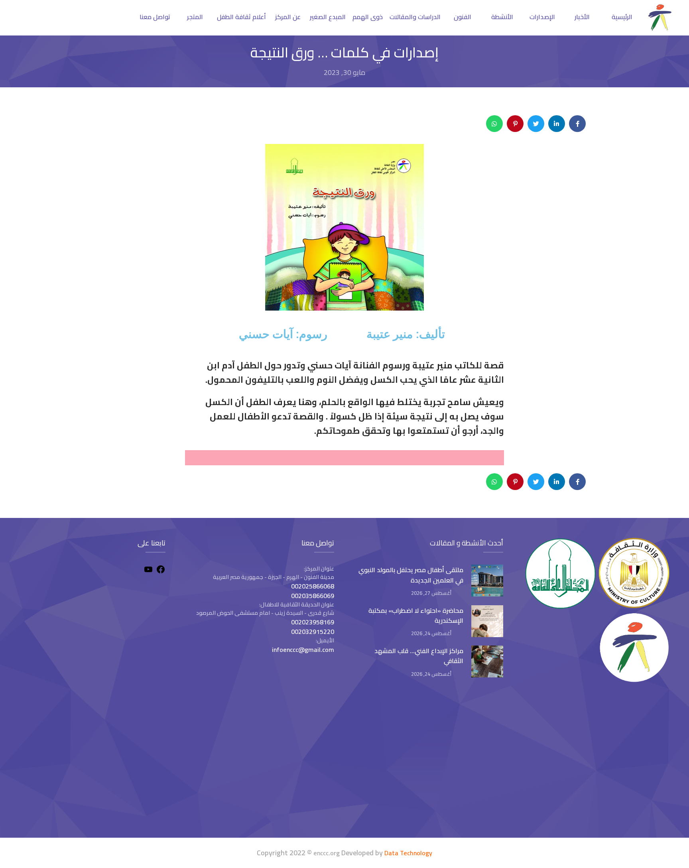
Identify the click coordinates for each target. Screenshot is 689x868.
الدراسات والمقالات (415, 17)
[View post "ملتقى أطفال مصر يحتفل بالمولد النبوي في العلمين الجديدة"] (487, 580)
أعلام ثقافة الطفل (241, 17)
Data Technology (408, 853)
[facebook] (160, 571)
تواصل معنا (155, 17)
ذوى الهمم (367, 17)
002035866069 (312, 596)
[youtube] (148, 571)
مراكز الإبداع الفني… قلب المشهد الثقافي (418, 656)
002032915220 (312, 632)
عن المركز (288, 17)
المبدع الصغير (328, 17)
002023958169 (312, 622)
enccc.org (326, 853)
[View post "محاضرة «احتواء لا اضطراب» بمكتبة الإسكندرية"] (487, 621)
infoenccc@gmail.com (303, 649)
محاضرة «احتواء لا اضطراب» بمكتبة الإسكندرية (415, 615)
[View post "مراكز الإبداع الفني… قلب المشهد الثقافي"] (487, 661)
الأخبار (582, 17)
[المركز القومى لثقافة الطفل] (660, 28)
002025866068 (312, 586)
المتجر (195, 17)
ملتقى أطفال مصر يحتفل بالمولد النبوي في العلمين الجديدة (410, 575)
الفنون (462, 17)
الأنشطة (502, 17)
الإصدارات (542, 17)
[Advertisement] (91, 762)
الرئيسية (622, 17)
